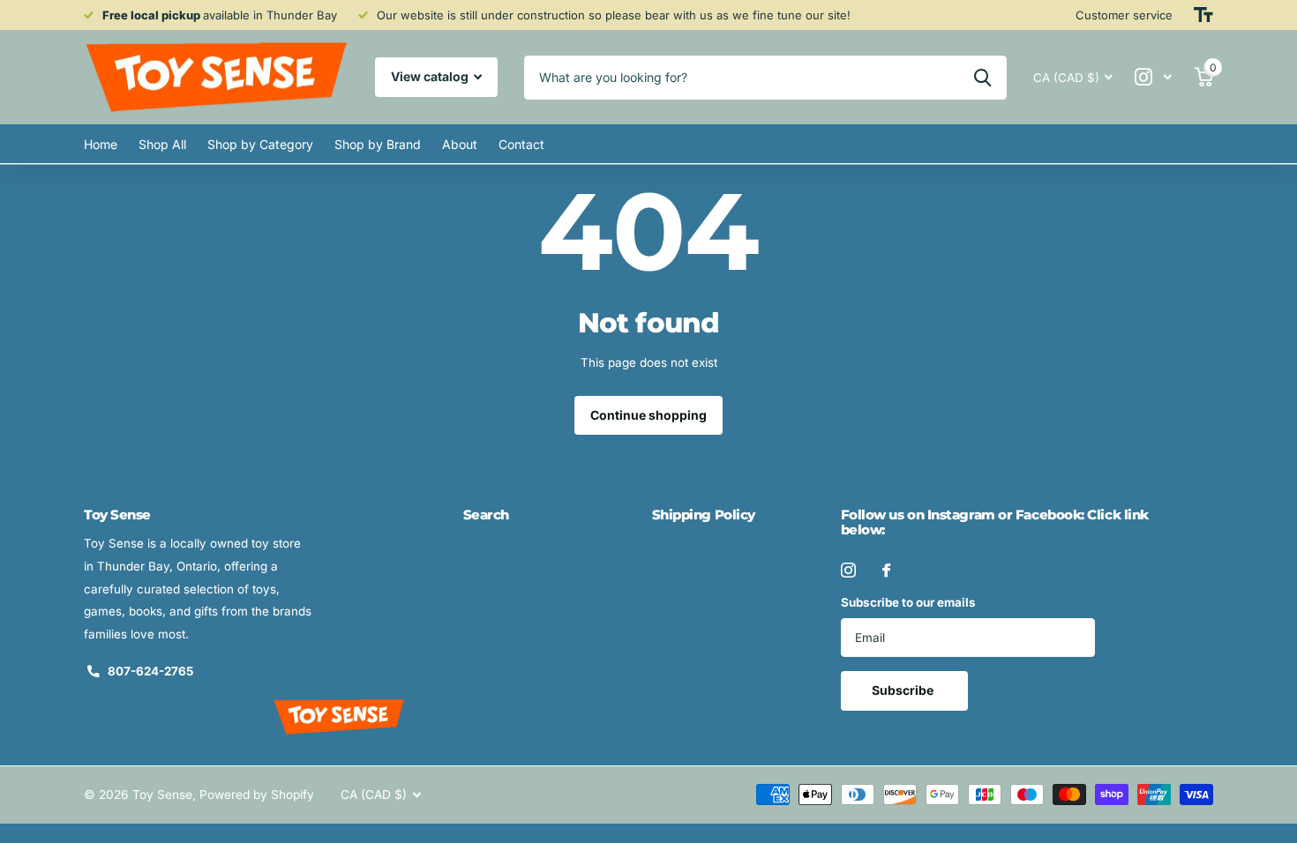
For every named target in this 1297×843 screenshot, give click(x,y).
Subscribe (904, 690)
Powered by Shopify (256, 794)
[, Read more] (1154, 77)
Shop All (162, 144)
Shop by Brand (377, 144)
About (459, 144)
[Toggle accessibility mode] (1203, 15)
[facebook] (886, 570)
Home (100, 144)
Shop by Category (260, 144)
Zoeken (982, 78)
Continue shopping (648, 414)
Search (486, 514)
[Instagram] (848, 570)
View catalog (431, 76)
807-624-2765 (150, 671)
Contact (521, 144)
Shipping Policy (703, 514)
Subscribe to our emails (908, 602)
